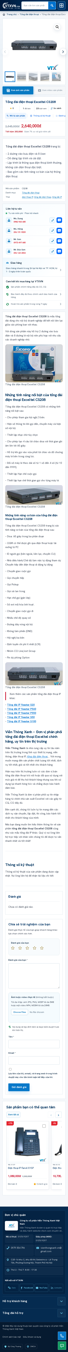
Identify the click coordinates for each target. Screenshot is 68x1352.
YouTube (43, 1288)
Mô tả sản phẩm (17, 115)
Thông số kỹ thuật (42, 115)
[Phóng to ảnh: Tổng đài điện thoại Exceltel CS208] (34, 363)
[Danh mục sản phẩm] (61, 5)
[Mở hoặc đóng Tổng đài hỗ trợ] (61, 1313)
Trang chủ (12, 14)
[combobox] (35, 5)
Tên (11, 1036)
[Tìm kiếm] (52, 5)
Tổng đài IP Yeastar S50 (21, 717)
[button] (57, 27)
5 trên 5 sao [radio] (43, 949)
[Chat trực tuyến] (62, 1345)
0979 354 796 (18, 1247)
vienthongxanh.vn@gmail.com (51, 1249)
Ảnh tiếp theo (63, 51)
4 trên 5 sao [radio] (36, 949)
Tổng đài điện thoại (29, 14)
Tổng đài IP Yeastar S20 (21, 704)
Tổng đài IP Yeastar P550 (21, 713)
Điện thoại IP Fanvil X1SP (21, 1168)
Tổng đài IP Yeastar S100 (21, 721)
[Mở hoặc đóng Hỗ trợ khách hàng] (61, 1301)
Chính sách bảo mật (12, 1337)
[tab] (18, 90)
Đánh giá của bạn (20, 942)
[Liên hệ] (62, 1336)
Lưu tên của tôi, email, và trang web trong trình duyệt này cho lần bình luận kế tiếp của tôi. (32, 1075)
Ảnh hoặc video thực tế (32, 997)
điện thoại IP (27, 197)
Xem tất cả (13, 1114)
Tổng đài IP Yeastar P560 (21, 709)
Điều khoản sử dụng (32, 1337)
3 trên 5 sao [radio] (29, 949)
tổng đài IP (57, 197)
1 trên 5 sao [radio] (14, 949)
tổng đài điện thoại (42, 197)
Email (12, 1052)
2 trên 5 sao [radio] (21, 949)
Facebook (28, 1288)
